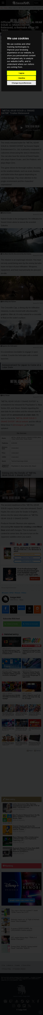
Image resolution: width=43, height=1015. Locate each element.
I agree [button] (21, 73)
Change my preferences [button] (21, 83)
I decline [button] (21, 78)
